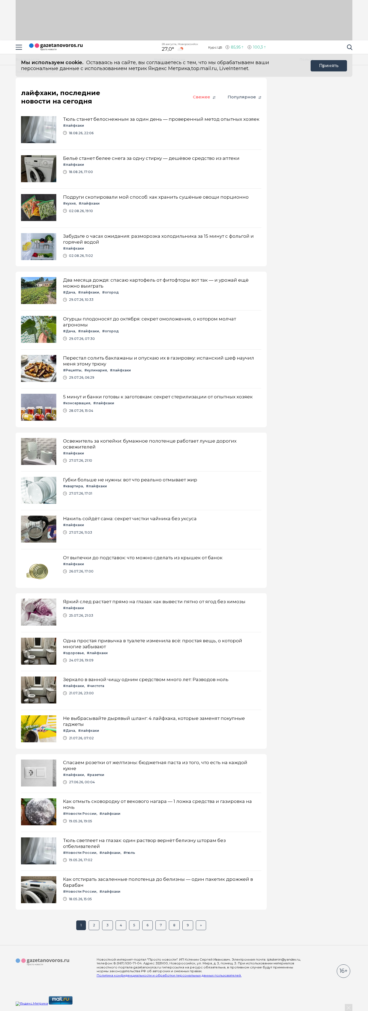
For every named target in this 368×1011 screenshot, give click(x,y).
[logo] (43, 962)
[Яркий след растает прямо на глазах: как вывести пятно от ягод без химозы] (141, 612)
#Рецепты (72, 370)
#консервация (76, 403)
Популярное (242, 96)
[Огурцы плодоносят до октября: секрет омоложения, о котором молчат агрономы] (141, 329)
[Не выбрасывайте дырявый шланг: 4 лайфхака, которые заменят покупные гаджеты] (141, 729)
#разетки (95, 775)
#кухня (69, 203)
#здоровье (73, 653)
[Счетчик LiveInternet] (85, 1003)
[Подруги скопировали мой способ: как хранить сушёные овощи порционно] (141, 208)
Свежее (201, 96)
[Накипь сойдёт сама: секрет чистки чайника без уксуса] (141, 529)
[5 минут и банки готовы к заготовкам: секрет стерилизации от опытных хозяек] (141, 407)
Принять (329, 65)
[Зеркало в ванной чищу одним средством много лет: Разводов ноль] (141, 690)
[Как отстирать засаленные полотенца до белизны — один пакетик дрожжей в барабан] (141, 890)
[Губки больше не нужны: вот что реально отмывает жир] (141, 490)
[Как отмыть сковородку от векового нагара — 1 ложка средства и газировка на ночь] (141, 812)
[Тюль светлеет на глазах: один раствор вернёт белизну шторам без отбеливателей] (141, 851)
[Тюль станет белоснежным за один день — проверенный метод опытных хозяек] (141, 130)
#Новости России (79, 814)
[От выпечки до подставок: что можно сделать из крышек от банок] (141, 568)
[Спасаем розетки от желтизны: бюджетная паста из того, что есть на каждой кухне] (141, 773)
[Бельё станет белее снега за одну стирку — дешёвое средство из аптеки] (141, 169)
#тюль (129, 853)
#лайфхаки (73, 125)
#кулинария (95, 370)
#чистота (95, 686)
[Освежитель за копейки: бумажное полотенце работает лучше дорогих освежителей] (141, 452)
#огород (110, 292)
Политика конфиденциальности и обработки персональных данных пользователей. (169, 975)
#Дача (69, 292)
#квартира (73, 486)
